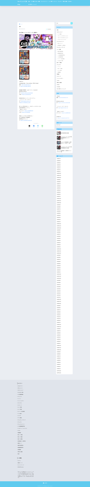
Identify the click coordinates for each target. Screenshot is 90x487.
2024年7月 (59, 209)
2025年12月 (59, 173)
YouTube (58, 86)
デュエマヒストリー (44, 1)
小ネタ (58, 80)
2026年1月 (59, 171)
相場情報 (19, 449)
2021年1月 (59, 297)
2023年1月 (59, 246)
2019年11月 (59, 326)
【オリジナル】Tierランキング (63, 37)
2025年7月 (59, 183)
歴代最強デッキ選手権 (61, 45)
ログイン (19, 460)
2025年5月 (59, 188)
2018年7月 (59, 356)
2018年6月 (59, 358)
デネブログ (58, 124)
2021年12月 (59, 274)
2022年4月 (59, 265)
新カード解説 (38, 1)
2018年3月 (59, 364)
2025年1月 (59, 196)
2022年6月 (59, 261)
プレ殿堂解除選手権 (61, 55)
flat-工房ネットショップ (32, 4)
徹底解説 (59, 72)
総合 (29, 1)
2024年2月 (59, 219)
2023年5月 (59, 238)
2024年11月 (59, 200)
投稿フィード (20, 462)
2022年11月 (59, 251)
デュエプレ (60, 1)
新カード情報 (60, 68)
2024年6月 (59, 211)
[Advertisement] (45, 14)
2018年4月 (59, 362)
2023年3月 (59, 242)
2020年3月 (59, 318)
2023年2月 (59, 244)
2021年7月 (59, 284)
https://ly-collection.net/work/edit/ (64, 102)
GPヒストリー (60, 43)
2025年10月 (59, 177)
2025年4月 (59, 190)
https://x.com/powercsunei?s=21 (26, 120)
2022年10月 (59, 253)
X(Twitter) (69, 1)
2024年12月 (59, 198)
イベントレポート (60, 78)
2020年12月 (59, 299)
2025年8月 (59, 181)
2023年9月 (59, 230)
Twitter (58, 84)
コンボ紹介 (20, 413)
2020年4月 (59, 316)
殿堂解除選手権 (60, 53)
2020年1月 (59, 322)
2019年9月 (59, 328)
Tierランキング (59, 32)
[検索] (72, 23)
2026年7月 (59, 158)
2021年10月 (59, 278)
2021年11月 (59, 276)
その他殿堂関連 (20, 394)
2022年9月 (59, 255)
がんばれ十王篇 (60, 60)
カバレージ (55, 1)
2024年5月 (59, 213)
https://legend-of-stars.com (26, 101)
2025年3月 (59, 192)
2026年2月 (59, 169)
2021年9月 (59, 280)
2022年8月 (59, 257)
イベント (59, 66)
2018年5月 (59, 360)
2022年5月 (59, 263)
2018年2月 (59, 366)
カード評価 (60, 70)
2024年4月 (59, 215)
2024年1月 (59, 221)
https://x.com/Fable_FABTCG (26, 86)
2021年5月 (59, 288)
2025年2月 (59, 194)
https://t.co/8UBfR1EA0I (28, 110)
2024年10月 (59, 202)
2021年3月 (59, 293)
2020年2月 (59, 320)
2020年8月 (59, 307)
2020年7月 (59, 309)
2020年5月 (59, 314)
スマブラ (19, 415)
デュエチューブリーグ (61, 47)
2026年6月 (59, 160)
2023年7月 (59, 234)
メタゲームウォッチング (62, 39)
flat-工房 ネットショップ (61, 88)
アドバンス (20, 396)
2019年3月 (59, 339)
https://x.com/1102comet (26, 94)
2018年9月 (59, 351)
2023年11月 (59, 225)
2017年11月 (59, 372)
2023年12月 (59, 223)
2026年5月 (59, 162)
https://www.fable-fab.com (26, 84)
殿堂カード (20, 443)
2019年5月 (59, 335)
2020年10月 (59, 303)
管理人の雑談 (65, 1)
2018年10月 (59, 349)
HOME (45, 483)
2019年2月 (59, 341)
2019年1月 (59, 343)
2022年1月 (59, 272)
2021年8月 (59, 282)
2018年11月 (59, 347)
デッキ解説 (33, 1)
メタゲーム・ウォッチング (22, 428)
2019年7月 (59, 330)
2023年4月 (59, 240)
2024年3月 (59, 217)
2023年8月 (59, 232)
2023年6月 (59, 236)
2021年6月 (59, 286)
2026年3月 (59, 167)
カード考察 (50, 1)
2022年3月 (59, 267)
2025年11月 (59, 175)
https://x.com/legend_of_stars (25, 102)
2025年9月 (59, 179)
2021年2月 (59, 295)
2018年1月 (59, 368)
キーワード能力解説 (61, 58)
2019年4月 (59, 337)
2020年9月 (59, 305)
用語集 (58, 74)
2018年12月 (59, 345)
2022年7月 (59, 259)
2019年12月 (59, 324)
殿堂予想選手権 (60, 51)
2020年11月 (59, 301)
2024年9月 (59, 204)
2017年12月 (59, 370)
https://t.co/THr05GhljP (26, 112)
